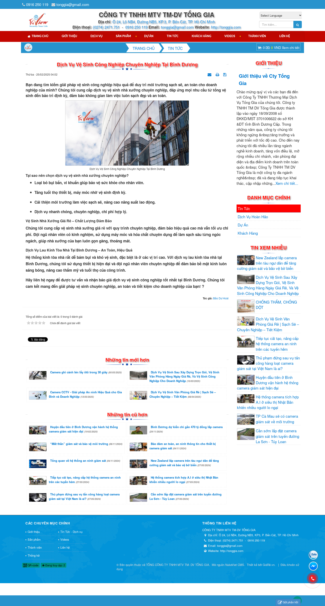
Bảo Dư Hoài (221, 298)
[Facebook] (313, 566)
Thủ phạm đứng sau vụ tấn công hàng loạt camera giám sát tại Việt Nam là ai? (84, 496)
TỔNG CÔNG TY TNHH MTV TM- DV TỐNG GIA (177, 565)
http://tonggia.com (226, 27)
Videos (229, 36)
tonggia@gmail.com (72, 4)
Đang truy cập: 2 (55, 565)
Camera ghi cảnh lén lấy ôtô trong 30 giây (86, 372)
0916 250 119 (37, 4)
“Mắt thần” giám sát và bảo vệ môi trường (86, 444)
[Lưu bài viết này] (225, 74)
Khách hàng (201, 36)
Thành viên (257, 36)
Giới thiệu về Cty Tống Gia (264, 79)
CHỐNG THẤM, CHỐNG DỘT (276, 304)
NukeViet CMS (234, 565)
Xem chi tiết (290, 47)
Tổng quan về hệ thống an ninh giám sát (85, 460)
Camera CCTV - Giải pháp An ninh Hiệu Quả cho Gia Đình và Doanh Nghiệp (85, 394)
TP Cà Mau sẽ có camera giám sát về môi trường (277, 418)
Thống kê (34, 555)
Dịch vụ (96, 36)
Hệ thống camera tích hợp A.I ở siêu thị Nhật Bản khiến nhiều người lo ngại (183, 479)
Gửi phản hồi (290, 602)
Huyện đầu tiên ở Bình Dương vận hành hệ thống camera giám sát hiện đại (83, 429)
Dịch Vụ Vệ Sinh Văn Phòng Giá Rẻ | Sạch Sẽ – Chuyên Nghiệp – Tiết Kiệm (182, 394)
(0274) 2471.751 (106, 27)
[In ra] (218, 74)
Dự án (148, 36)
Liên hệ (284, 36)
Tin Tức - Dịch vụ (71, 532)
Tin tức (172, 36)
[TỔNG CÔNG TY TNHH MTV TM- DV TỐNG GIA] (39, 19)
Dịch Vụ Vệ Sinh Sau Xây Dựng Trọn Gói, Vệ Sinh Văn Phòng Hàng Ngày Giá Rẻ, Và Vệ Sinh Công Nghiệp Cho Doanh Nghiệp (184, 376)
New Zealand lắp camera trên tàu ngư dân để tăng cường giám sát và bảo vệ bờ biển (184, 462)
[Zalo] (313, 555)
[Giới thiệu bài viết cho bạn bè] (210, 74)
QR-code (32, 565)
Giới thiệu (69, 36)
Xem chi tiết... (286, 183)
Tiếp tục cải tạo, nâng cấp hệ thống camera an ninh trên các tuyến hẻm (85, 479)
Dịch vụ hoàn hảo (253, 216)
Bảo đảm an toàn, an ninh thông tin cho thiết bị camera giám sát (182, 446)
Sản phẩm (123, 36)
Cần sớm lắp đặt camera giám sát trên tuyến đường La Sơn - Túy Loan (185, 496)
